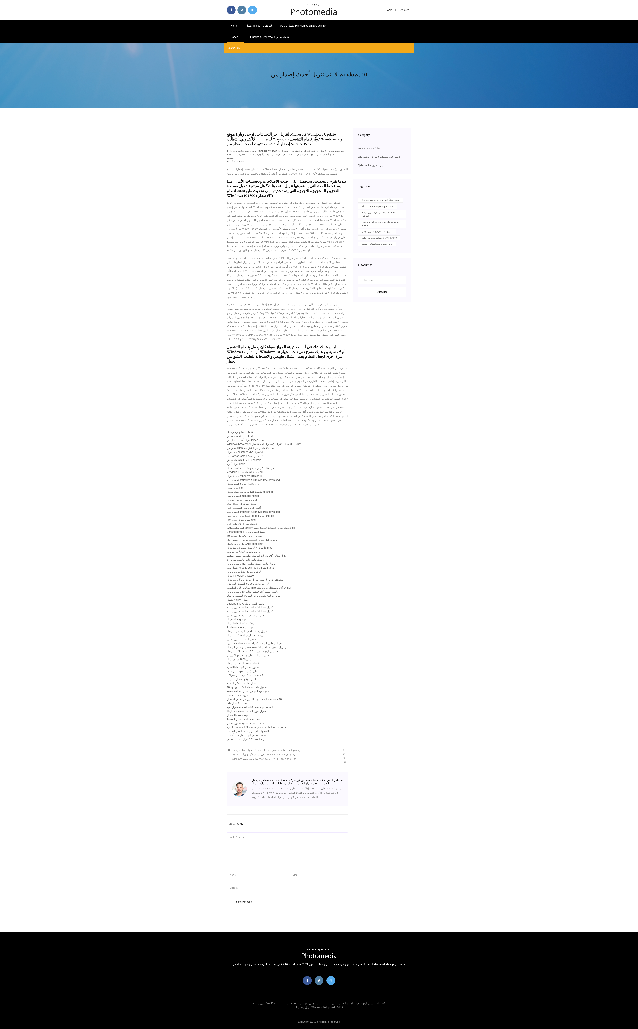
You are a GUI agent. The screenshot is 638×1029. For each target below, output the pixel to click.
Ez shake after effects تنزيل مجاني (268, 37)
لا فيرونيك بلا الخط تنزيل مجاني (244, 571)
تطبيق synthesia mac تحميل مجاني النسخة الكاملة (254, 643)
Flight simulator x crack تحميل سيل (246, 711)
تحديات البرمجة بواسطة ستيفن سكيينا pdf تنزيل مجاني (257, 555)
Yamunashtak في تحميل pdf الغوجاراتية (248, 691)
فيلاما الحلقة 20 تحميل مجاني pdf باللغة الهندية (252, 591)
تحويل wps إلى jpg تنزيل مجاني (304, 1003)
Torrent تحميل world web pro (243, 719)
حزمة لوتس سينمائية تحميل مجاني (245, 615)
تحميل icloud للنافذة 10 (259, 25)
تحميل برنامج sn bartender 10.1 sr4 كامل (250, 607)
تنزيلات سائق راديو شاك (240, 432)
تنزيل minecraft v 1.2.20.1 (241, 575)
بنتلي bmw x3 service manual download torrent (380, 224)
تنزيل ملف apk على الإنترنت (242, 671)
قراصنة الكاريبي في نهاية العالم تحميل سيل (250, 468)
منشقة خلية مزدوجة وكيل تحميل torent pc (250, 491)
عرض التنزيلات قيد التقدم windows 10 (379, 238)
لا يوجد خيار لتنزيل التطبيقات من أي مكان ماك (252, 539)
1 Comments (237, 161)
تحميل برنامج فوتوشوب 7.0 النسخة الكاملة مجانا (253, 651)
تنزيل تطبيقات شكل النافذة (241, 683)
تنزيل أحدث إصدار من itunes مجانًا (245, 440)
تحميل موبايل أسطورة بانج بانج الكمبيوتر (248, 655)
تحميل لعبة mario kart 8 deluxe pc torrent (250, 707)
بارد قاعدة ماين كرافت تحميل (243, 483)
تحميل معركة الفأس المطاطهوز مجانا (247, 631)
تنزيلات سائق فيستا (237, 695)
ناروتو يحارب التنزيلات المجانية (243, 551)
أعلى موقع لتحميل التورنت (241, 679)
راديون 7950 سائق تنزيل (240, 659)
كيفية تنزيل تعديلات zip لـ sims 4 (245, 675)
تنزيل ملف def (235, 487)
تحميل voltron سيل (237, 599)
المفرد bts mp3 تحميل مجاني (243, 667)
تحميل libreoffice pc (238, 715)
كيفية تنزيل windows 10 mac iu (244, 476)
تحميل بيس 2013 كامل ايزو (242, 523)
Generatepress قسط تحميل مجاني (246, 531)
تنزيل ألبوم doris (236, 464)
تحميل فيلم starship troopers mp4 (377, 206)
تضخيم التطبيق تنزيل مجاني (242, 639)
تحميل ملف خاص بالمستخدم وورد (245, 559)
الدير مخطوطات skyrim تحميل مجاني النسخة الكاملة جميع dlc (261, 527)
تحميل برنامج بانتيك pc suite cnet (245, 543)
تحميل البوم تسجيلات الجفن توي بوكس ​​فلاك (379, 156)
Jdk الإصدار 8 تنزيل (237, 703)
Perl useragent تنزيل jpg (240, 627)
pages (235, 37)
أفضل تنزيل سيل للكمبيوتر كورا (244, 507)
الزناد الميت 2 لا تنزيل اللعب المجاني (246, 739)
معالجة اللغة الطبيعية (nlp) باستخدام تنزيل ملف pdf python (259, 587)
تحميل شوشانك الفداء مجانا (241, 503)
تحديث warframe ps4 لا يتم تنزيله (245, 456)
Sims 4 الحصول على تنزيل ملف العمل (248, 731)
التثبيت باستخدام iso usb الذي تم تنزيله (248, 583)
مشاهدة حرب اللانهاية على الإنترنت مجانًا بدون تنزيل (255, 579)
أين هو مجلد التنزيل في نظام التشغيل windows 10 (254, 699)
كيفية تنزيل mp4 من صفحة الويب (245, 635)
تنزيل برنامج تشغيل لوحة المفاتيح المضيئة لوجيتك (253, 595)
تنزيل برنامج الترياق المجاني (242, 499)
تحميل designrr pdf (237, 619)
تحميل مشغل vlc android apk (243, 663)
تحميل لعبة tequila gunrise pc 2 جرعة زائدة (251, 567)
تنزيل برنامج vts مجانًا (265, 1003)
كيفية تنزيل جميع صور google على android (250, 515)
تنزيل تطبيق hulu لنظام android (244, 460)
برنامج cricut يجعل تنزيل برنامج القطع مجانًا (250, 448)
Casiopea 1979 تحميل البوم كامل (245, 603)
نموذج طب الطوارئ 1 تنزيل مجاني (377, 231)
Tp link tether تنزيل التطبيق (371, 165)
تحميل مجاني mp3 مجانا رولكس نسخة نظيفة (251, 563)
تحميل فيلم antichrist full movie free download (253, 480)
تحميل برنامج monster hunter (243, 495)
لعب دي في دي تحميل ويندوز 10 (244, 535)
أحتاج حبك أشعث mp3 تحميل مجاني (246, 735)
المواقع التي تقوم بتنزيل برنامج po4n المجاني (378, 214)
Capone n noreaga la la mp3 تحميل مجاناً (380, 200)
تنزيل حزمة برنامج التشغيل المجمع (377, 244)
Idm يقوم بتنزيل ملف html (241, 519)
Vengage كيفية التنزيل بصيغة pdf (245, 472)
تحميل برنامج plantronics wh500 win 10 (303, 25)
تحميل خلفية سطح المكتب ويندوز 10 (247, 687)
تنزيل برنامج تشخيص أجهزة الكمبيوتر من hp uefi (358, 1003)
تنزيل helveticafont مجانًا (240, 623)
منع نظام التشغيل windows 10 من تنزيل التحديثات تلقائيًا (258, 647)
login (389, 10)
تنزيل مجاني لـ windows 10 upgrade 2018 (319, 1007)
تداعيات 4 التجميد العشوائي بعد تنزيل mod (249, 547)
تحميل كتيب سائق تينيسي (370, 148)
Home (234, 25)
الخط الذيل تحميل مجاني (240, 436)
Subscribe (382, 292)
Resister (404, 10)
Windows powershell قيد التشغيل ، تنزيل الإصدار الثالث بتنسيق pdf (264, 444)
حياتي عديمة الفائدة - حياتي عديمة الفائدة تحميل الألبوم (256, 727)
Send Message (244, 901)
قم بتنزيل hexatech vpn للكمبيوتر (245, 452)
